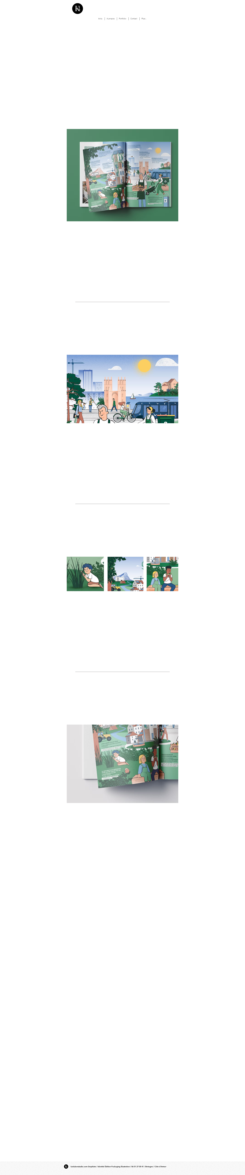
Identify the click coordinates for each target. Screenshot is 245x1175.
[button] (122, 177)
